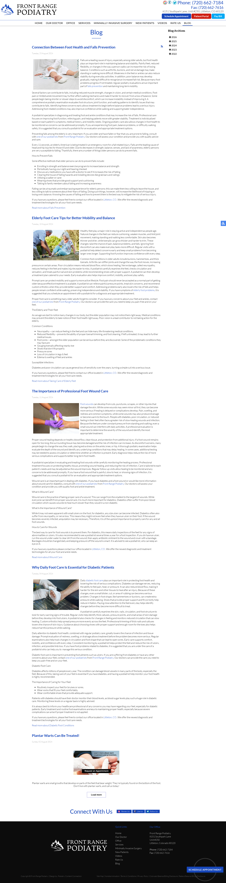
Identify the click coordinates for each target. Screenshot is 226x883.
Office (70, 23)
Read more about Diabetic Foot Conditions (53, 725)
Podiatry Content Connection (70, 876)
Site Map (100, 876)
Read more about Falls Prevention (48, 207)
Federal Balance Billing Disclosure (192, 876)
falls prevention (95, 86)
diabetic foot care (94, 580)
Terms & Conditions (128, 876)
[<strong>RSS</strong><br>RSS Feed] (162, 46)
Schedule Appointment (176, 16)
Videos (162, 23)
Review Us (125, 811)
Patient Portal (201, 16)
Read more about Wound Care (47, 557)
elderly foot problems (144, 290)
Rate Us (175, 23)
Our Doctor (54, 23)
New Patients (145, 23)
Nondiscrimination (112, 876)
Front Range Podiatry (74, 136)
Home (39, 23)
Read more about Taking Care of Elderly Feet (54, 380)
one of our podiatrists (47, 136)
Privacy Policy (143, 876)
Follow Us (154, 811)
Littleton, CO (109, 199)
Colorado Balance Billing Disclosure (164, 876)
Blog (187, 23)
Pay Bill (218, 16)
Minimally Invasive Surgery (113, 23)
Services (84, 23)
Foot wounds (86, 404)
